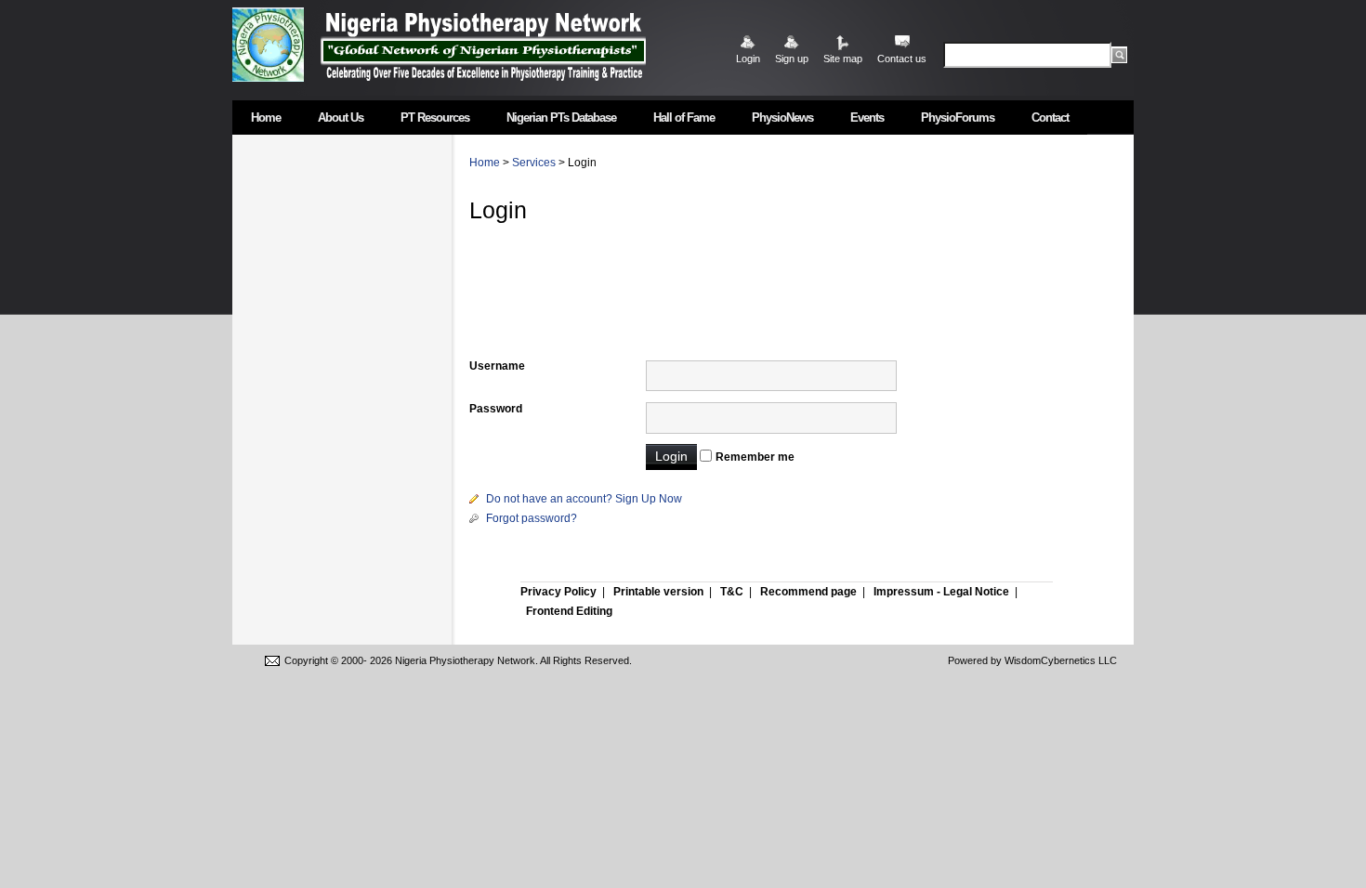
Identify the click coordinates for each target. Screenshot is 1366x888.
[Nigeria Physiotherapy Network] (483, 44)
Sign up (791, 58)
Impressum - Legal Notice (941, 591)
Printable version (658, 591)
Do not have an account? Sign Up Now (584, 498)
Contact (1050, 117)
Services (534, 162)
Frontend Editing (569, 611)
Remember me (755, 457)
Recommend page (808, 591)
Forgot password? (531, 518)
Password (495, 408)
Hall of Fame (684, 117)
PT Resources (435, 117)
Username (497, 365)
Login (748, 58)
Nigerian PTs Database (561, 117)
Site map (842, 58)
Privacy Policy (558, 591)
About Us (340, 117)
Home (266, 117)
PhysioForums (957, 117)
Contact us (901, 58)
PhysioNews (782, 117)
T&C (731, 591)
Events (867, 117)
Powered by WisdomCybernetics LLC (1032, 660)
